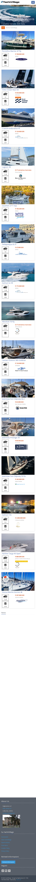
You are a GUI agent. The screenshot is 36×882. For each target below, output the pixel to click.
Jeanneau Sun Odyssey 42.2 (13, 399)
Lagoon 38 (6, 167)
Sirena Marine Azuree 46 (12, 592)
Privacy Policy (5, 851)
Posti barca (4, 845)
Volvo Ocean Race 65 (10, 90)
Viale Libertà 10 (7, 808)
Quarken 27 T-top (9, 205)
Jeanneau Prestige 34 (10, 437)
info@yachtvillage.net (9, 813)
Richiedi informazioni (8, 862)
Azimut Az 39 (7, 283)
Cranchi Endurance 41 (11, 128)
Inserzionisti (4, 837)
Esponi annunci (5, 842)
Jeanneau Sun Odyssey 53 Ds (14, 476)
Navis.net (18, 879)
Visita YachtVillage (6, 840)
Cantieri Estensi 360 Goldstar (14, 360)
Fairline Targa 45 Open (11, 553)
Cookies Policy (5, 848)
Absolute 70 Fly (8, 321)
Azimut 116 (6, 515)
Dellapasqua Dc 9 (9, 244)
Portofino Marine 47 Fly (11, 51)
